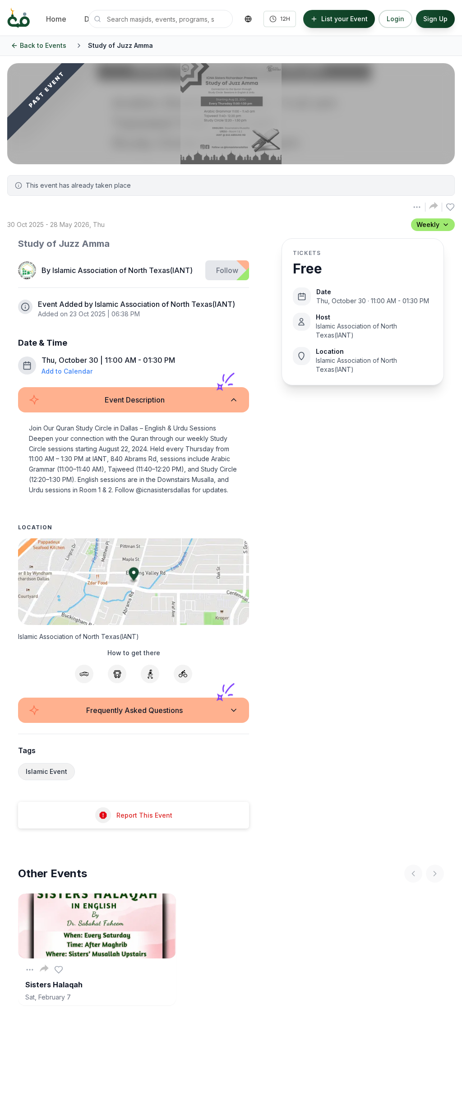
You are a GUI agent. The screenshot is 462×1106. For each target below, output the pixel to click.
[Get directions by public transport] (117, 674)
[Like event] (58, 969)
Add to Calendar (67, 371)
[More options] (29, 969)
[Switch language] (248, 19)
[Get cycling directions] (183, 674)
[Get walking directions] (150, 674)
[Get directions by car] (84, 674)
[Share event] (433, 205)
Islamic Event (46, 771)
